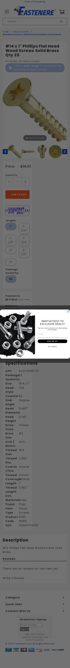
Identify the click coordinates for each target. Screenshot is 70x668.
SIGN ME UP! (52, 341)
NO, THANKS (52, 346)
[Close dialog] (68, 311)
